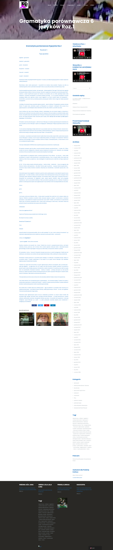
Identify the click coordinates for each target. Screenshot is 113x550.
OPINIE (92, 5)
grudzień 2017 (77, 319)
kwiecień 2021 (77, 237)
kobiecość (76, 393)
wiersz (75, 449)
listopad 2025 (77, 145)
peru (85, 440)
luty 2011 (76, 369)
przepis (74, 445)
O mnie (86, 5)
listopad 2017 (77, 322)
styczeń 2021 (77, 245)
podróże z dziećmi (78, 400)
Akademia (75, 103)
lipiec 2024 (76, 165)
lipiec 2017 (76, 332)
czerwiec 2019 (77, 282)
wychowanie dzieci (81, 449)
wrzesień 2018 (77, 297)
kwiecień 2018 (77, 309)
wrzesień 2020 (77, 255)
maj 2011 (76, 364)
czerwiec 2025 (77, 148)
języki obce (76, 433)
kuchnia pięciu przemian (82, 437)
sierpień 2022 (77, 200)
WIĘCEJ (21, 491)
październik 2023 (78, 178)
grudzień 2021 (77, 220)
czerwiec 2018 (77, 305)
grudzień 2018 (77, 290)
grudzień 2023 (77, 173)
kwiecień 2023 (77, 192)
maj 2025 (76, 150)
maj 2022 (76, 207)
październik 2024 (78, 158)
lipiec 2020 (76, 260)
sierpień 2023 (77, 182)
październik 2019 (78, 277)
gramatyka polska (42, 516)
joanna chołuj (76, 432)
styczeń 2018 (77, 317)
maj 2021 (76, 235)
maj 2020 (76, 262)
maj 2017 (76, 337)
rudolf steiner (80, 445)
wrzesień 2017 (77, 327)
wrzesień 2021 (77, 225)
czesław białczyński (77, 420)
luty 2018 (76, 314)
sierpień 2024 (77, 163)
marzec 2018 (77, 312)
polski (82, 442)
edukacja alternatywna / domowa (81, 385)
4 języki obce (76, 418)
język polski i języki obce (79, 390)
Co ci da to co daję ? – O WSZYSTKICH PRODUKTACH (81, 99)
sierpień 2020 (77, 257)
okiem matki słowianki (78, 440)
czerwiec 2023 (77, 187)
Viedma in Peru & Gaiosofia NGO (80, 107)
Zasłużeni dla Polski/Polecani (80, 407)
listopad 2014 (77, 347)
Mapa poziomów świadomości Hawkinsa (82, 110)
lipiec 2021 (76, 230)
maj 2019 (76, 285)
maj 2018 (76, 307)
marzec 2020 (77, 267)
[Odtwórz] (74, 57)
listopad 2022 (77, 195)
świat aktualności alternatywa (80, 405)
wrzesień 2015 (77, 342)
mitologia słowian (77, 438)
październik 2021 (78, 222)
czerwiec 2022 (77, 205)
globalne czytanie (42, 514)
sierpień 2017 (77, 329)
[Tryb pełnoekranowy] (89, 57)
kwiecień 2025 (77, 153)
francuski (76, 426)
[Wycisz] (87, 57)
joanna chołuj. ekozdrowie (45, 519)
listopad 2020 (77, 250)
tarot (49, 534)
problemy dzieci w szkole (81, 443)
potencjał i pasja (77, 402)
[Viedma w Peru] (23, 4)
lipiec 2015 (76, 344)
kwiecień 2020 (77, 265)
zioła (88, 449)
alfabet (81, 418)
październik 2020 (78, 252)
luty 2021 (76, 242)
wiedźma (40, 538)
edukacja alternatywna (78, 421)
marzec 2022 (77, 212)
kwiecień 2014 (77, 354)
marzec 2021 (77, 240)
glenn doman (81, 426)
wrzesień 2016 (77, 339)
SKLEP (49, 5)
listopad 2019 (77, 275)
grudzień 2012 (77, 362)
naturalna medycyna (86, 438)
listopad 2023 (77, 175)
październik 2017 (78, 324)
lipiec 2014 (76, 352)
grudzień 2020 (77, 247)
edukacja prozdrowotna (82, 423)
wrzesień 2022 (77, 197)
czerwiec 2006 (77, 372)
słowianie (86, 445)
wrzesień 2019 (77, 280)
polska (78, 442)
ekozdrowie (76, 388)
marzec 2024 (77, 168)
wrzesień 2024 (77, 160)
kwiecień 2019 (77, 287)
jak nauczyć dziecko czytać (80, 430)
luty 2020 (76, 270)
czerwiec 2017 (77, 334)
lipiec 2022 (76, 202)
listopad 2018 (77, 292)
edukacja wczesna (77, 425)
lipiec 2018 (76, 302)
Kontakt (56, 5)
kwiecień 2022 (77, 210)
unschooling (76, 447)
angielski (86, 418)
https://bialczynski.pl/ (78, 475)
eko (82, 425)
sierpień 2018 (77, 300)
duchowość (76, 383)
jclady (88, 430)
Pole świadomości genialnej (79, 114)
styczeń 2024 (77, 170)
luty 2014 (76, 359)
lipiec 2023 (76, 185)
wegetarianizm (83, 447)
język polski (82, 433)
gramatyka (79, 428)
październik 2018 (78, 295)
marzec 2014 (77, 357)
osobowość (76, 395)
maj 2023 (76, 190)
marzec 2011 (77, 367)
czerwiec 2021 (77, 232)
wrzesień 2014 (77, 349)
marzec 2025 (77, 155)
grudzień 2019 (77, 272)
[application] (82, 53)
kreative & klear (76, 435)
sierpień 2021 (77, 227)
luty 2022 (76, 215)
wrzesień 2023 (77, 180)
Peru (75, 397)
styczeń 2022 (77, 217)
